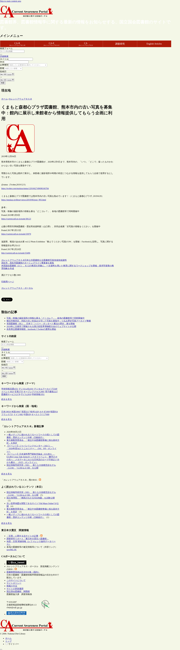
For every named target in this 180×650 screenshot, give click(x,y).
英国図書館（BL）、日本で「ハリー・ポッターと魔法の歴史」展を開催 (41, 323)
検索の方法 (12, 586)
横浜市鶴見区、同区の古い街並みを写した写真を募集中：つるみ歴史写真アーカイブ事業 (49, 321)
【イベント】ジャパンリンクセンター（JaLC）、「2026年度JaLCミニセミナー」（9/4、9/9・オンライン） (31, 448)
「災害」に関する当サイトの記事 (22, 536)
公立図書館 (44, 260)
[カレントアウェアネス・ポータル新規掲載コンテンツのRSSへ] (16, 569)
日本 (27, 260)
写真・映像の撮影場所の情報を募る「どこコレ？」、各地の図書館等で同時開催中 (46, 318)
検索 (2, 83)
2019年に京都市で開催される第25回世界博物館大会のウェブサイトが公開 (41, 326)
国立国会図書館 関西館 (18, 591)
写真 (52, 260)
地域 (56, 260)
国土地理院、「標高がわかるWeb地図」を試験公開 (31, 498)
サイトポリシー (14, 583)
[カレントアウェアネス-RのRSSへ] (40, 480)
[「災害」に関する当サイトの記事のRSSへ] (41, 536)
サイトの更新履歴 (15, 589)
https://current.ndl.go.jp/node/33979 (16, 234)
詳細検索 (4, 56)
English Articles (154, 43)
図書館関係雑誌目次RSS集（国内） (23, 572)
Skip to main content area (10, 1)
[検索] (1, 54)
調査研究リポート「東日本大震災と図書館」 (28, 539)
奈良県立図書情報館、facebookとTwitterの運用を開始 (31, 329)
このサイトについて (16, 580)
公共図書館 (34, 260)
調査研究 (120, 44)
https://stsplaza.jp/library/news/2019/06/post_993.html (23, 200)
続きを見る (6, 399)
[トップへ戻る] (1, 649)
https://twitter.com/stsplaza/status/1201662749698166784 (25, 188)
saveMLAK (12, 549)
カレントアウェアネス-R (13, 260)
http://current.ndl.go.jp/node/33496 (15, 253)
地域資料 (62, 260)
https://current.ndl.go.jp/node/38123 (16, 219)
